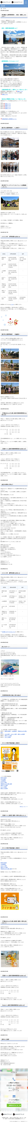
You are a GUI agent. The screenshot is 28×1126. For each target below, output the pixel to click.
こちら (12, 304)
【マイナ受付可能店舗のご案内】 (11, 743)
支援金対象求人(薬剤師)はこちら (9, 119)
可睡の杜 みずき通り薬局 (6, 783)
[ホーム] (1, 8)
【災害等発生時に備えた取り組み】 (11, 695)
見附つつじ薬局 (8, 735)
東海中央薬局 (8, 731)
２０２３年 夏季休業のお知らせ (11, 573)
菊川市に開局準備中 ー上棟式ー (11, 127)
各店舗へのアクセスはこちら (8, 631)
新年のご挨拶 (5, 1039)
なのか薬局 (7, 734)
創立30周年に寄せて (7, 484)
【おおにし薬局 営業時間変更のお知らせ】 (13, 1005)
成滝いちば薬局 (21, 734)
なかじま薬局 (8, 737)
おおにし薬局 (14, 734)
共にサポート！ (6, 646)
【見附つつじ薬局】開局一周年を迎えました (14, 815)
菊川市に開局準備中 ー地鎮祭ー (11, 334)
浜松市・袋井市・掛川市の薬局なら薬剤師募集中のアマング (14, 1118)
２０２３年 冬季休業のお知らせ (11, 236)
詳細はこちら (20, 91)
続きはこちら (23, 806)
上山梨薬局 (14, 731)
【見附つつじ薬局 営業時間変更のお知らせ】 (14, 449)
